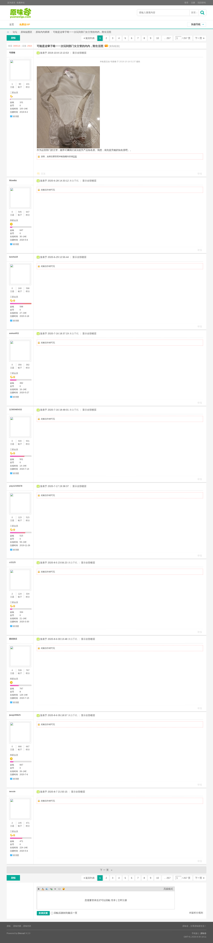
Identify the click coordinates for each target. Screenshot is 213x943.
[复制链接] (114, 46)
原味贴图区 (26, 32)
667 (27, 746)
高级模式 (168, 889)
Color (42, 889)
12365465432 (15, 409)
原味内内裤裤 (43, 32)
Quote (55, 889)
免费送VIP (24, 24)
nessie (12, 791)
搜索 (193, 12)
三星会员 (14, 297)
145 (20, 823)
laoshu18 (13, 257)
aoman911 (14, 333)
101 (27, 84)
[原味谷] (29, 13)
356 (20, 365)
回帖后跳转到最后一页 (65, 913)
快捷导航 (196, 24)
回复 (75, 156)
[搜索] (203, 12)
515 (27, 517)
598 (27, 288)
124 (20, 594)
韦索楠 (12, 52)
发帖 (13, 37)
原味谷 (8, 32)
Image (47, 889)
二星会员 (14, 92)
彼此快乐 (13, 639)
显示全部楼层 (79, 52)
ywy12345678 (15, 486)
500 (20, 441)
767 (27, 670)
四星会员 (14, 220)
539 (20, 670)
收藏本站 (21, 2)
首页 (11, 24)
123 (20, 517)
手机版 (195, 933)
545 (20, 212)
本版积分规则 (196, 912)
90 (20, 84)
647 (27, 212)
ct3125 (12, 562)
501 (27, 441)
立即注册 (122, 900)
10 (157, 38)
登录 (186, 2)
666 (20, 746)
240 (20, 288)
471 (27, 823)
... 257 (167, 38)
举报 (199, 173)
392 (27, 365)
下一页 (198, 38)
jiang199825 (15, 715)
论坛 (15, 32)
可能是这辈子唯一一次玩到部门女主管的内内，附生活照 (82, 32)
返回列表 (90, 38)
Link (51, 889)
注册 (193, 2)
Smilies (63, 889)
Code (59, 889)
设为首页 (11, 2)
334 (27, 594)
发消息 (16, 116)
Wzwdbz (13, 180)
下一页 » (106, 870)
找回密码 (202, 2)
